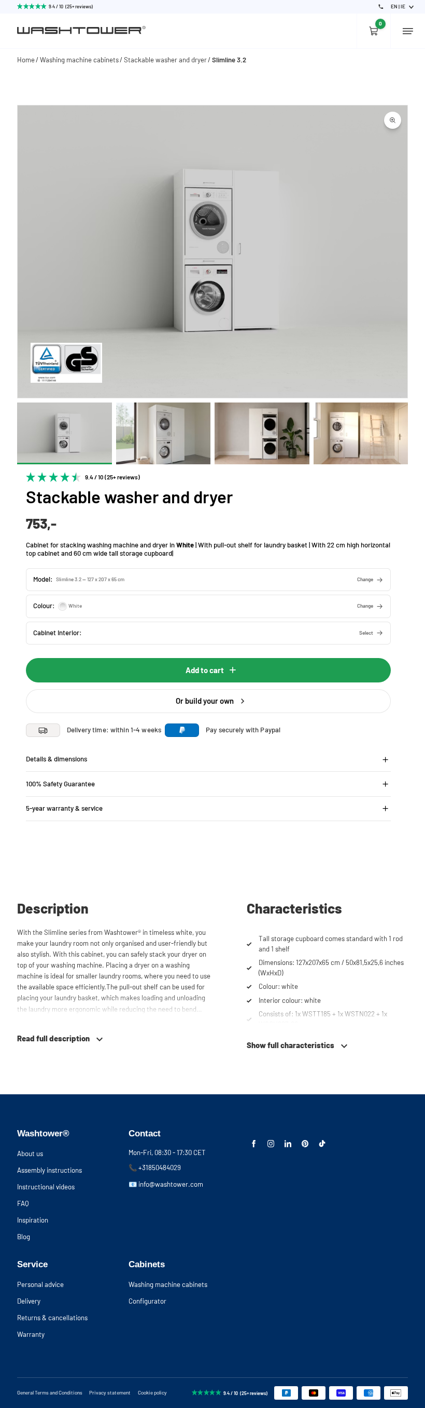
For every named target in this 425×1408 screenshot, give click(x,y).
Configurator (147, 1301)
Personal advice (40, 1284)
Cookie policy (152, 1392)
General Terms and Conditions (49, 1392)
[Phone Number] (381, 7)
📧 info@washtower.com (166, 1184)
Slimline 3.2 (229, 60)
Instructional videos (46, 1187)
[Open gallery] (392, 120)
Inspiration (32, 1220)
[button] (208, 579)
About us (30, 1153)
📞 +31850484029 (155, 1167)
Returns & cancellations (52, 1317)
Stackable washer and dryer (165, 60)
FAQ (23, 1203)
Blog (23, 1236)
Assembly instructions (49, 1170)
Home (26, 60)
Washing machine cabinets (79, 60)
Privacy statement (110, 1392)
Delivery (28, 1301)
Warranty (31, 1334)
